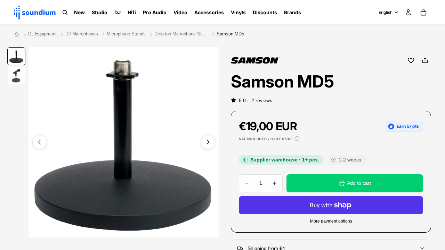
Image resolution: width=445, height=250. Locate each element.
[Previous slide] (39, 142)
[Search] (65, 12)
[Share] (425, 60)
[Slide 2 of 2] (16, 75)
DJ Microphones (81, 33)
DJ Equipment (42, 33)
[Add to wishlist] (411, 60)
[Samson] (255, 60)
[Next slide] (208, 142)
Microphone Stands (126, 33)
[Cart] (423, 12)
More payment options (331, 221)
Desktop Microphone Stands (181, 33)
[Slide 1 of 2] (16, 56)
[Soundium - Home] (16, 34)
